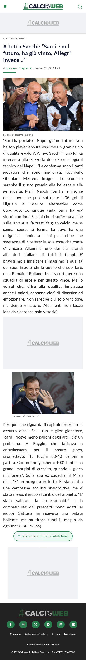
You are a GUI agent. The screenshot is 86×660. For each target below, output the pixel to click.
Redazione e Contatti (36, 634)
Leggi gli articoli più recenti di (45, 536)
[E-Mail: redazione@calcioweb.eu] (73, 624)
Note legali (70, 634)
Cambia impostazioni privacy (43, 644)
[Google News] (61, 624)
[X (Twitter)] (36, 624)
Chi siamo (15, 634)
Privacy (56, 634)
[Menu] (5, 6)
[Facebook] (11, 624)
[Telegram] (48, 624)
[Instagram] (23, 624)
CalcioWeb (10, 38)
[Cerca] (80, 6)
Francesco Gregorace (18, 68)
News (22, 38)
